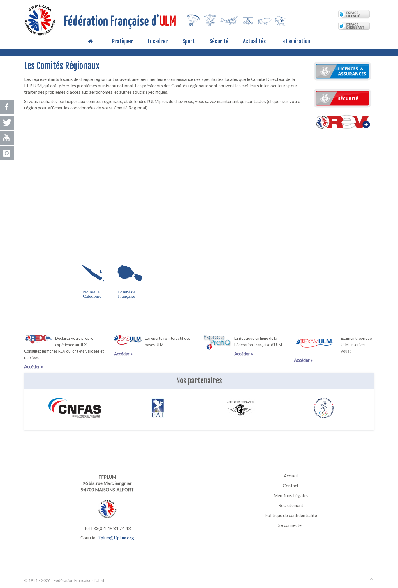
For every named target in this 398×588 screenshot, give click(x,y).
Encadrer (158, 41)
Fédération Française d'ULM (79, 580)
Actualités (254, 41)
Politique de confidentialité (291, 515)
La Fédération (295, 41)
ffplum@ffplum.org (115, 537)
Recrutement (290, 505)
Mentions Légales (291, 495)
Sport (188, 41)
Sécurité (218, 41)
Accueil (291, 475)
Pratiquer (122, 41)
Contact (291, 485)
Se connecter (290, 525)
